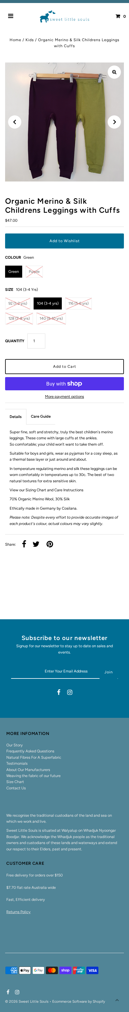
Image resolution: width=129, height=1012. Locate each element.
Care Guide (41, 416)
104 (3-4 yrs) (47, 303)
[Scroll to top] (117, 1000)
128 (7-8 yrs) (19, 318)
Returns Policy (18, 912)
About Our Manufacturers (28, 769)
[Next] (114, 122)
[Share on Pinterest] (49, 545)
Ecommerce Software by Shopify (78, 1001)
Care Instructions (68, 490)
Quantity (14, 341)
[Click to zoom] (114, 72)
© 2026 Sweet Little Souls (27, 1001)
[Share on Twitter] (36, 545)
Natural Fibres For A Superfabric (33, 757)
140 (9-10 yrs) (51, 318)
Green (13, 271)
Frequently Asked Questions (30, 751)
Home (15, 40)
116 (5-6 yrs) (78, 303)
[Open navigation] (11, 16)
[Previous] (14, 122)
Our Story (14, 745)
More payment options (64, 396)
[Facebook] (58, 693)
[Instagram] (69, 693)
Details (16, 416)
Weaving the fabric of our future (33, 775)
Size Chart (15, 781)
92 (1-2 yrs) (17, 303)
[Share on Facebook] (24, 545)
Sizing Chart (36, 490)
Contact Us (16, 788)
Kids (30, 40)
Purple (34, 271)
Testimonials (17, 763)
